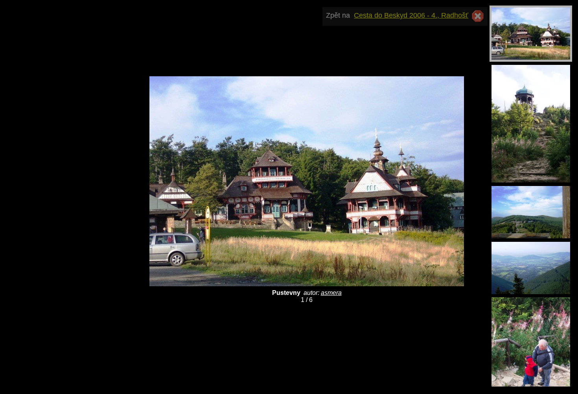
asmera (331, 292)
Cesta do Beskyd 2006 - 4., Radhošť (411, 15)
